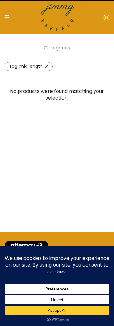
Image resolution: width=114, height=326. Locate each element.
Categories (57, 47)
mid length (26, 66)
